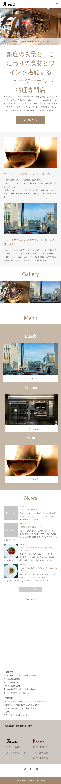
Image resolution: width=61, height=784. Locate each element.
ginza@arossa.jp (11, 682)
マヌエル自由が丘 (41, 758)
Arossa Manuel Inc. (28, 780)
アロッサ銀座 (12, 747)
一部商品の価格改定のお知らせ (31, 527)
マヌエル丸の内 (40, 752)
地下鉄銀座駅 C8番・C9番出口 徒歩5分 (20, 689)
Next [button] (56, 291)
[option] (15, 292)
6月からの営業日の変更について (32, 510)
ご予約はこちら (30, 120)
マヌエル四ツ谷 (40, 747)
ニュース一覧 (30, 589)
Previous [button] (5, 291)
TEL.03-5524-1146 (12, 679)
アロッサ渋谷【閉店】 (17, 752)
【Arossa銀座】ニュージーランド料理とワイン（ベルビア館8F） (29, 41)
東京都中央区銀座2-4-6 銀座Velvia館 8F (20, 676)
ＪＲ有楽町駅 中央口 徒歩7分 (17, 693)
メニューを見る (30, 378)
